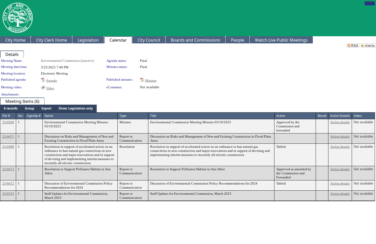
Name (49, 116)
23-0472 (8, 183)
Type (122, 116)
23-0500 (8, 122)
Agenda (51, 80)
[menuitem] (10, 108)
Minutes (151, 80)
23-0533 (8, 194)
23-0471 (8, 136)
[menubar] (48, 108)
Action (280, 116)
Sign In (370, 3)
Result (322, 116)
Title (153, 116)
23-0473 (8, 169)
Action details (340, 122)
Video (50, 88)
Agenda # (34, 116)
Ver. (20, 116)
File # (6, 116)
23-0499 (8, 147)
